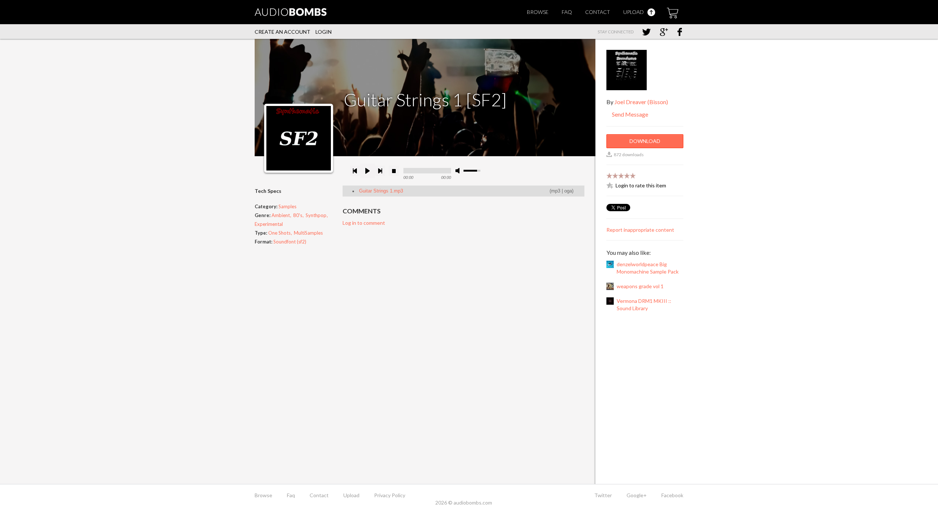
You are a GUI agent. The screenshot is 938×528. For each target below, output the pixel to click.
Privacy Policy (389, 495)
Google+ (637, 495)
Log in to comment (364, 223)
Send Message (629, 114)
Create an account (282, 32)
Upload (634, 12)
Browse (538, 12)
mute (458, 170)
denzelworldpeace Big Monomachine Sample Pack (648, 268)
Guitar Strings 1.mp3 (381, 191)
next (380, 171)
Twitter (603, 495)
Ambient (281, 215)
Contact (597, 12)
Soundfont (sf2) (289, 242)
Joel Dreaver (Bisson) (641, 101)
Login (323, 32)
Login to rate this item (641, 185)
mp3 (555, 191)
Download (644, 141)
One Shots (279, 233)
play (367, 171)
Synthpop (316, 215)
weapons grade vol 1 (640, 286)
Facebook (672, 495)
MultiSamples (308, 233)
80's (297, 215)
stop (394, 171)
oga (568, 191)
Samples (287, 206)
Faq (567, 12)
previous (355, 171)
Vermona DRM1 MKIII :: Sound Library (644, 304)
